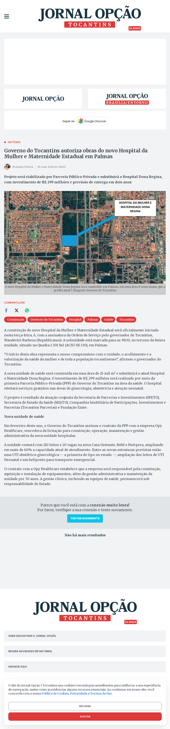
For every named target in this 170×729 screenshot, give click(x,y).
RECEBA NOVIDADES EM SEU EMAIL (30, 651)
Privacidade (78, 693)
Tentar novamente (85, 518)
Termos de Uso (101, 693)
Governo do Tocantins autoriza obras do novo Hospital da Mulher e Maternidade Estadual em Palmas (76, 153)
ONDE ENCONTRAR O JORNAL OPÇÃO (32, 635)
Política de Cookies (55, 693)
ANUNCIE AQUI (17, 666)
